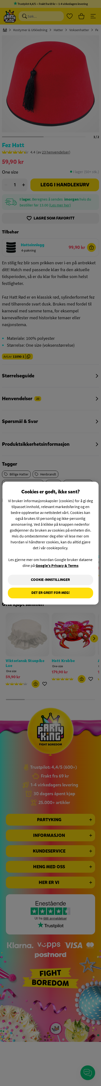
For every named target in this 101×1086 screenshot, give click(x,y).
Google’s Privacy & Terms (57, 565)
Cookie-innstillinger (50, 579)
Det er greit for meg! (50, 593)
